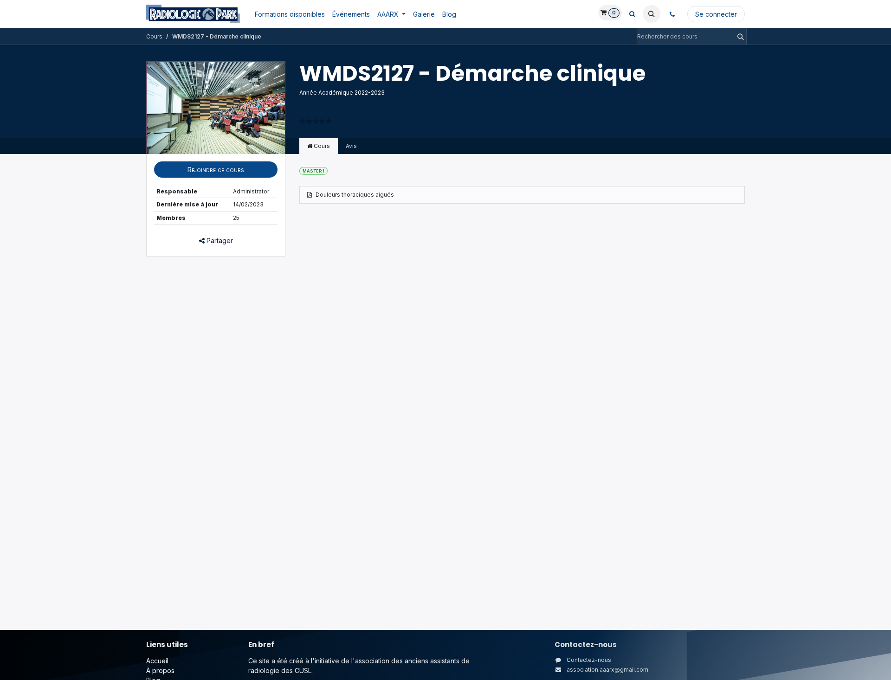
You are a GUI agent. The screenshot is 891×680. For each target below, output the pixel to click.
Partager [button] (219, 240)
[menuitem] (290, 14)
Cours (154, 36)
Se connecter (716, 14)
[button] (651, 14)
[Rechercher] (738, 36)
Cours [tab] (321, 145)
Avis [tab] (351, 145)
